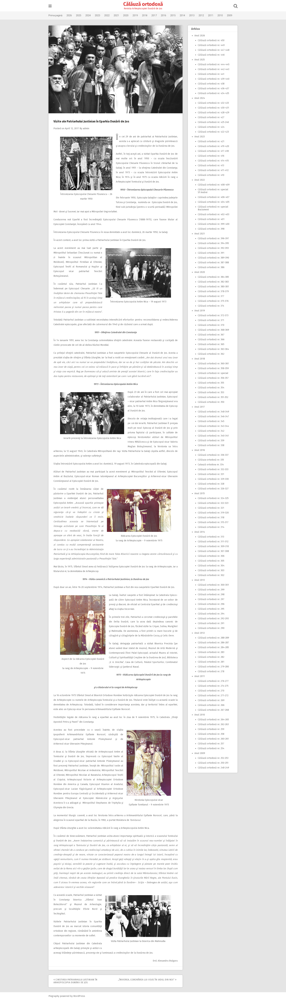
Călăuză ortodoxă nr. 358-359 (213, 368)
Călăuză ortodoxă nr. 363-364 (213, 349)
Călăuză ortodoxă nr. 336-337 (213, 455)
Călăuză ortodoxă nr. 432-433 (213, 103)
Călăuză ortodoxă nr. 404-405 (213, 202)
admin (86, 128)
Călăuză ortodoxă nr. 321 (211, 507)
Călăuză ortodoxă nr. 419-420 (213, 146)
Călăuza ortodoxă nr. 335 (211, 459)
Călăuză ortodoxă (143, 4)
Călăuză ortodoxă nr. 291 (211, 623)
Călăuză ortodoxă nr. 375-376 (213, 301)
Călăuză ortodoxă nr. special (213, 373)
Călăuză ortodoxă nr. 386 (211, 267)
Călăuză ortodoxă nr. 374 (211, 305)
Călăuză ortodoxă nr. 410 (211, 175)
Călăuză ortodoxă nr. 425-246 (213, 122)
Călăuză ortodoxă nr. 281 (211, 661)
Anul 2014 (199, 532)
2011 (210, 15)
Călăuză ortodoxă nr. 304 (211, 565)
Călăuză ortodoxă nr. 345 (211, 421)
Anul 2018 (199, 358)
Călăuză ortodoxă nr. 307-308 (213, 551)
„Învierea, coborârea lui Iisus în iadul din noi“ (146, 979)
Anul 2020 (199, 272)
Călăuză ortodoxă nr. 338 (211, 445)
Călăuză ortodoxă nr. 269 (211, 700)
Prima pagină (55, 15)
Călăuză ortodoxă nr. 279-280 (213, 666)
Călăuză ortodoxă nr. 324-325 (213, 498)
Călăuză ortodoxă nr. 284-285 (213, 647)
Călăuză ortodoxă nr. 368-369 (213, 329)
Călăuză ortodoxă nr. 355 (211, 382)
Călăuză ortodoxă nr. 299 (211, 589)
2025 (78, 15)
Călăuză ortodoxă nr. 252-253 (213, 758)
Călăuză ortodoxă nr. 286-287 (213, 642)
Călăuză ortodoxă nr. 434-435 (213, 93)
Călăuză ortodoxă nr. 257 (211, 743)
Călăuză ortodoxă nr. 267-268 (213, 710)
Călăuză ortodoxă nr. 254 (211, 748)
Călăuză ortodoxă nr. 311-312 (213, 541)
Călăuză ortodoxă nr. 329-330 (213, 479)
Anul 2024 (199, 98)
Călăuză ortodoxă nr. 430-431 (213, 107)
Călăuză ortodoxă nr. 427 (211, 117)
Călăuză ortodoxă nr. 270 (211, 690)
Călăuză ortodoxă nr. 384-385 (213, 277)
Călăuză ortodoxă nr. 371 (211, 320)
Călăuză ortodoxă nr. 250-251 (213, 762)
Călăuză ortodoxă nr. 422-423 (213, 131)
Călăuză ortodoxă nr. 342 (211, 430)
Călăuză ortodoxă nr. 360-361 (213, 363)
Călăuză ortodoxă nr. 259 (211, 729)
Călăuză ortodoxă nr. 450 (211, 40)
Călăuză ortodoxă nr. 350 (211, 402)
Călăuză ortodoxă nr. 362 (211, 354)
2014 (182, 15)
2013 (191, 15)
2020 (125, 15)
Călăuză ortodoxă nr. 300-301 (213, 584)
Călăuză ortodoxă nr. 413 (211, 165)
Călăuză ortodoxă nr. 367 (211, 334)
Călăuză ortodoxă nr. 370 (211, 325)
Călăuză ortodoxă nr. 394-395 (213, 243)
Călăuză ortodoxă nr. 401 (211, 219)
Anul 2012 (199, 633)
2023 (97, 15)
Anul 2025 (199, 59)
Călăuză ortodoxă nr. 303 (211, 570)
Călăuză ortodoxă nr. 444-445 (213, 64)
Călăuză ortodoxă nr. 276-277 (213, 681)
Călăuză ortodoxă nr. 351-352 (213, 397)
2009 (229, 15)
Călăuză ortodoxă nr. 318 (211, 517)
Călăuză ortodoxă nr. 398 (211, 228)
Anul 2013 (199, 580)
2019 (135, 15)
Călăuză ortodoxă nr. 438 (211, 83)
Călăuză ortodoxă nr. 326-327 (213, 488)
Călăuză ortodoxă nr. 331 (211, 474)
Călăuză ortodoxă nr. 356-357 (213, 378)
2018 (144, 15)
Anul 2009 (199, 753)
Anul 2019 (199, 310)
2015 (173, 15)
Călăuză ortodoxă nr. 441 (211, 74)
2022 (107, 15)
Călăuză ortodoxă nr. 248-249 (213, 767)
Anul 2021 (199, 233)
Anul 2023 (199, 136)
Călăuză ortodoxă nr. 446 (211, 54)
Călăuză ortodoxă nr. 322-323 (213, 503)
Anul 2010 (199, 714)
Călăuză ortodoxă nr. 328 (211, 483)
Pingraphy (53, 996)
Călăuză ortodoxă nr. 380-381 (213, 286)
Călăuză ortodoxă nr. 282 (211, 657)
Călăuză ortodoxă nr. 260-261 (213, 738)
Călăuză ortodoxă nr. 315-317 (213, 522)
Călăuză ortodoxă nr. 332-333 (213, 469)
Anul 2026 (199, 35)
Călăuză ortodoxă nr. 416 (211, 155)
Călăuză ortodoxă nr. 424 (211, 127)
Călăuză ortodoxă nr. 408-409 (214, 184)
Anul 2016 (199, 450)
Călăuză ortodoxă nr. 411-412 (213, 170)
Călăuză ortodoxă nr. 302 (211, 575)
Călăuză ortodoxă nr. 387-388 (213, 262)
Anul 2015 (199, 493)
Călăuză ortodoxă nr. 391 (211, 252)
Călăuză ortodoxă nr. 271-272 (213, 695)
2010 (220, 15)
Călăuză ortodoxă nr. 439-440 (213, 78)
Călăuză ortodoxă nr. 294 (211, 613)
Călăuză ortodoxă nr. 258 (211, 734)
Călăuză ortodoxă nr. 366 (211, 339)
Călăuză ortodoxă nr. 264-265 (213, 719)
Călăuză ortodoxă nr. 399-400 (213, 224)
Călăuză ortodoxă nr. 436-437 (213, 88)
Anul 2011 (199, 676)
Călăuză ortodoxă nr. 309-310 (213, 546)
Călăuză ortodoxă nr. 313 (211, 536)
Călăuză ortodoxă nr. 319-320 (213, 512)
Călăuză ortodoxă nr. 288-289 (213, 637)
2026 (69, 15)
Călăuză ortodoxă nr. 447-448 (213, 50)
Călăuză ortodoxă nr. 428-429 (213, 112)
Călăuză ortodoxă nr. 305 (211, 560)
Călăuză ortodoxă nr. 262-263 (213, 724)
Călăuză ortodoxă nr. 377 (211, 296)
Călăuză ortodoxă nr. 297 (211, 599)
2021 (116, 15)
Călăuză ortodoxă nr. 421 (211, 141)
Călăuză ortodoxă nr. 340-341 (213, 435)
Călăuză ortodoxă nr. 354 (211, 387)
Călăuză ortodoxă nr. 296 (211, 604)
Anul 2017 (199, 406)
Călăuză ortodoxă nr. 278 (211, 671)
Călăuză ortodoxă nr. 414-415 (213, 160)
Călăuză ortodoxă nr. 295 (211, 608)
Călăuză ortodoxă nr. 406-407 (213, 197)
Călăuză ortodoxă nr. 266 (211, 705)
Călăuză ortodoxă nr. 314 (211, 527)
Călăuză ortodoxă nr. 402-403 (213, 214)
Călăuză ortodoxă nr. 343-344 (213, 426)
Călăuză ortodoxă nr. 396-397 (213, 238)
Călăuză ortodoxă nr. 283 (211, 652)
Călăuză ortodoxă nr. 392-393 (213, 248)
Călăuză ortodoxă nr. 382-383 (213, 281)
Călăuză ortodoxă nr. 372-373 (213, 315)
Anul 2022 (199, 180)
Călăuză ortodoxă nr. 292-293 (213, 618)
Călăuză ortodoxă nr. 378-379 (213, 291)
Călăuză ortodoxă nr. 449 (211, 45)
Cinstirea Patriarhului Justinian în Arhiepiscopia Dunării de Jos (75, 981)
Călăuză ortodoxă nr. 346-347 (213, 416)
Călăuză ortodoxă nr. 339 (211, 440)
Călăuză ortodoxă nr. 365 (211, 344)
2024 (88, 15)
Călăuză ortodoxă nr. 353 (211, 392)
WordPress (79, 996)
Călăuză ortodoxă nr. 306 (211, 556)
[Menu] (50, 6)
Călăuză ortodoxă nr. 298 (211, 594)
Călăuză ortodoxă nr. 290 (211, 628)
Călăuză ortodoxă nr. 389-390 (213, 257)
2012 (201, 15)
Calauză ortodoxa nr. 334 (211, 464)
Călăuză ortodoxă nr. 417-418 (213, 151)
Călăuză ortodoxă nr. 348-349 (213, 411)
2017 (154, 15)
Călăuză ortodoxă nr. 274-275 (213, 685)
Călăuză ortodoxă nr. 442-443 (213, 69)
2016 (163, 15)
